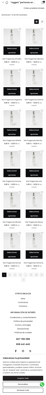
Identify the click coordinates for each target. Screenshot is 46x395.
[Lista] (42, 21)
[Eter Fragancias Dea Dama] (34, 118)
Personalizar (23, 384)
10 (36, 275)
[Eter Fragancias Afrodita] (11, 36)
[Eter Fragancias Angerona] (11, 77)
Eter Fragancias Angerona (12, 100)
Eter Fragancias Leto (34, 181)
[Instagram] (23, 351)
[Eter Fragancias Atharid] (11, 118)
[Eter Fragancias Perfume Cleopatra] (34, 240)
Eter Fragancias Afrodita (12, 59)
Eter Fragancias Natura (34, 222)
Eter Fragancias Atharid (12, 140)
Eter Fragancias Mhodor (12, 222)
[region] (23, 374)
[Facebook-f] (16, 351)
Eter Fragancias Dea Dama (34, 140)
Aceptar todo (23, 378)
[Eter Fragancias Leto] (34, 159)
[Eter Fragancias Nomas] (11, 240)
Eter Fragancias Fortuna (12, 181)
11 (41, 275)
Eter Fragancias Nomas (12, 263)
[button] (39, 2)
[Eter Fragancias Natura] (34, 200)
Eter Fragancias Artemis (34, 100)
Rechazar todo (23, 390)
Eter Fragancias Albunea (34, 59)
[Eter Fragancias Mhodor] (11, 200)
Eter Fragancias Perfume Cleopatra (34, 263)
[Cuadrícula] (36, 21)
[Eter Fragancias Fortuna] (11, 159)
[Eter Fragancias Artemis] (34, 77)
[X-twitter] (30, 351)
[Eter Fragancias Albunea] (34, 36)
